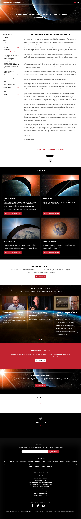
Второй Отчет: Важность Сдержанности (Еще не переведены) (9, 60)
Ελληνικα (55, 461)
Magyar (36, 464)
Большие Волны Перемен (40, 489)
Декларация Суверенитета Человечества (40, 484)
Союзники (5, 37)
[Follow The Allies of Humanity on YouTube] (43, 505)
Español (68, 461)
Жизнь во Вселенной (40, 480)
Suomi (30, 466)
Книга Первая (6, 42)
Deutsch (49, 461)
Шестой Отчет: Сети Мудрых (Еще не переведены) (11, 75)
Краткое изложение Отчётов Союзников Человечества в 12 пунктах (10, 80)
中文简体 (30, 461)
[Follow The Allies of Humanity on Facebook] (32, 505)
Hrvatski (11, 464)
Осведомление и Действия (7, 88)
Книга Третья (5, 47)
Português (56, 464)
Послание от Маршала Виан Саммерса (10, 52)
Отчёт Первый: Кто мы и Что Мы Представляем (11, 56)
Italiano (24, 464)
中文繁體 (37, 461)
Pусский (70, 464)
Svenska (36, 466)
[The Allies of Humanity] (13, 2)
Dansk (43, 461)
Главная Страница (7, 34)
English (62, 461)
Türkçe (43, 466)
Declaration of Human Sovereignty (40, 486)
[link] (18, 40)
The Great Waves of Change (40, 491)
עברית (5, 464)
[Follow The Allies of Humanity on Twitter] (38, 505)
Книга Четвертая (6, 49)
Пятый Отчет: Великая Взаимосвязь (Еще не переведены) (9, 71)
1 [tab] (39, 339)
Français (74, 461)
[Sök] (75, 2)
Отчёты (4, 40)
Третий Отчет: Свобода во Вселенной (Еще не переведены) (11, 64)
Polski (50, 464)
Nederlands (43, 464)
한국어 (30, 464)
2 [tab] (41, 339)
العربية (5, 461)
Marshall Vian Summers (40, 478)
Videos (4, 91)
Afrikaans (11, 461)
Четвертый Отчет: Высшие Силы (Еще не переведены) (11, 67)
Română (63, 464)
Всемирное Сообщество (40, 493)
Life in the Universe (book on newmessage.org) (40, 482)
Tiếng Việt (49, 466)
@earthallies (40, 426)
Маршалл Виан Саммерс (9, 84)
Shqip (75, 464)
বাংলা (17, 461)
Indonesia (17, 464)
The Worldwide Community (40, 495)
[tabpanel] (14, 312)
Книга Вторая (6, 45)
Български (23, 461)
